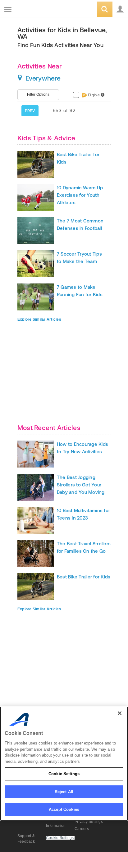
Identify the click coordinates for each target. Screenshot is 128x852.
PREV (30, 110)
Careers (82, 829)
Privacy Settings (89, 821)
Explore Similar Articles (39, 319)
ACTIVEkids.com (36, 10)
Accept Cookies (64, 809)
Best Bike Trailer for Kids (83, 576)
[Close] (119, 713)
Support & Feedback (26, 839)
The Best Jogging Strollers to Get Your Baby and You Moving (81, 485)
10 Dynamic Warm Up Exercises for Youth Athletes (80, 195)
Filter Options (38, 94)
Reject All (64, 791)
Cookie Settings (64, 773)
